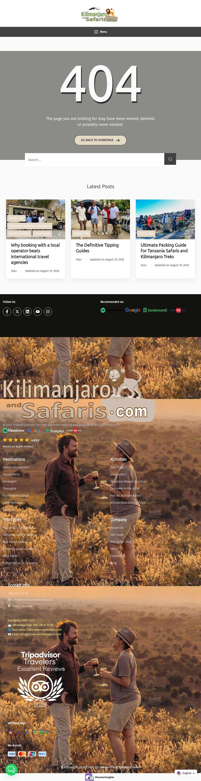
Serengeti (10, 481)
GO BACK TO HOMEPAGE (97, 140)
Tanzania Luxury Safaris (19, 549)
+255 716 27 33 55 (43, 625)
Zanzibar (9, 510)
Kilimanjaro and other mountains (29, 226)
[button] (11, 770)
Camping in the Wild (124, 488)
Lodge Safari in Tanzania (20, 563)
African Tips (16, 218)
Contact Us (118, 556)
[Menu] (96, 31)
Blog (113, 563)
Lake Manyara (12, 502)
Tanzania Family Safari (19, 535)
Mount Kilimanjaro (16, 467)
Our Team (117, 535)
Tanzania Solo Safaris (18, 528)
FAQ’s (114, 549)
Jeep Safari (118, 474)
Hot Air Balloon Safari (125, 495)
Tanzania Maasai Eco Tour (128, 481)
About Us (116, 528)
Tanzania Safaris (19, 233)
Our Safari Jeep (121, 542)
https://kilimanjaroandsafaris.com (40, 629)
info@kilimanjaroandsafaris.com (40, 634)
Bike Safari (10, 556)
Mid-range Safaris (15, 542)
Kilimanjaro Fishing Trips (127, 502)
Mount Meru (11, 474)
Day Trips (116, 467)
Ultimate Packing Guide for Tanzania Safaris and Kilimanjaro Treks (164, 250)
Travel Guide (42, 233)
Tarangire (9, 488)
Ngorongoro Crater (16, 495)
